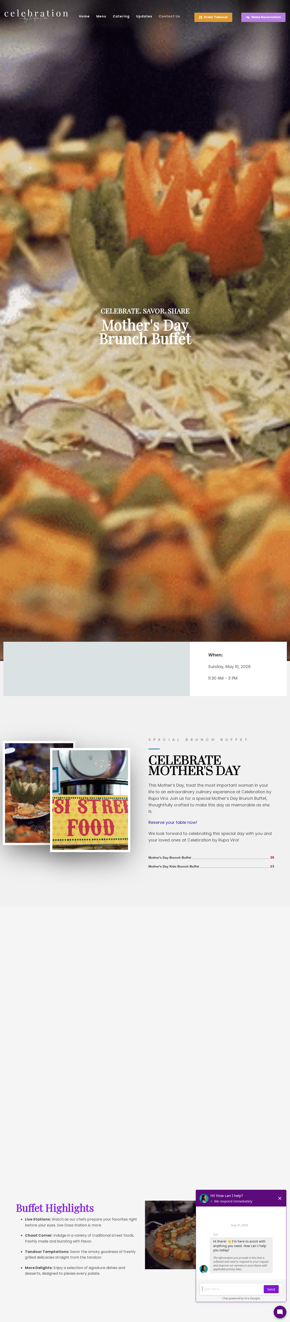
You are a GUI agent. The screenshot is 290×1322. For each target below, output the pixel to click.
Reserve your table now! (172, 822)
